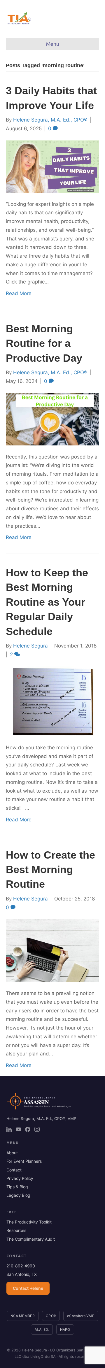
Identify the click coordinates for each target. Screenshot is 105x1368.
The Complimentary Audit (30, 1239)
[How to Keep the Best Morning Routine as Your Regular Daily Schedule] (52, 701)
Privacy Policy (19, 1178)
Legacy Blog (18, 1195)
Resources (16, 1230)
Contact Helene (28, 1288)
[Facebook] (27, 1129)
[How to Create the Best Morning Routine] (52, 950)
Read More (19, 293)
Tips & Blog (17, 1186)
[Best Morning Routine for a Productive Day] (52, 419)
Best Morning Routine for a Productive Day (44, 343)
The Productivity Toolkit (29, 1221)
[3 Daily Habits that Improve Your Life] (52, 166)
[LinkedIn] (9, 1129)
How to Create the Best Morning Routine (50, 869)
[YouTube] (18, 1129)
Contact (14, 1169)
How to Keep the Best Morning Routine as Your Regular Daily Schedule (47, 602)
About (12, 1152)
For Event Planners (24, 1161)
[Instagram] (37, 1129)
